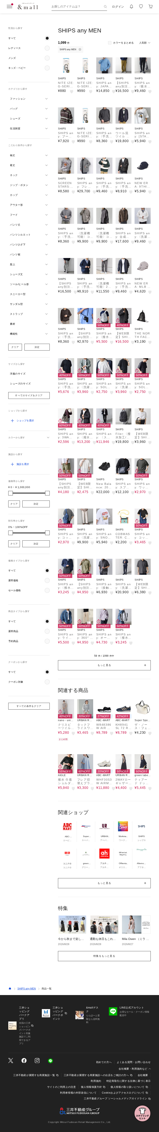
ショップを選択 (25, 420)
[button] (29, 38)
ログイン (118, 6)
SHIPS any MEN (26, 988)
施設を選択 (23, 464)
